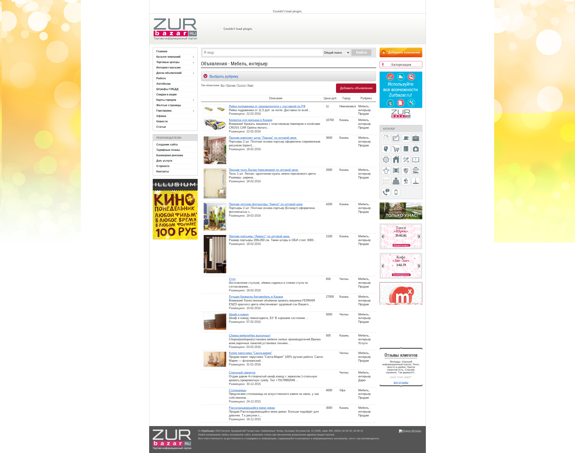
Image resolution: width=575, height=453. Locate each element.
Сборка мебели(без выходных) (249, 335)
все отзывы (401, 382)
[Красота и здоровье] (386, 149)
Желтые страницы (168, 105)
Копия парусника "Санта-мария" (250, 353)
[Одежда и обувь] (386, 171)
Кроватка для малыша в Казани (250, 120)
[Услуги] (386, 192)
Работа (161, 78)
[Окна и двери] (395, 171)
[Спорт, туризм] (405, 181)
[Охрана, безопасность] (405, 171)
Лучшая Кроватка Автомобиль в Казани (256, 296)
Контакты (162, 171)
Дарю (250, 85)
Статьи (161, 126)
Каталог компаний (168, 56)
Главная (161, 51)
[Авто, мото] (386, 138)
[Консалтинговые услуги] (415, 138)
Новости (162, 121)
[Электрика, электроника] (395, 192)
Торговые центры (167, 62)
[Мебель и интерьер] (405, 149)
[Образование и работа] (415, 160)
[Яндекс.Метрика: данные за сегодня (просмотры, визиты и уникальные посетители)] (410, 431)
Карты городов (166, 99)
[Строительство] (415, 182)
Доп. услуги (164, 160)
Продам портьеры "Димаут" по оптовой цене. (259, 236)
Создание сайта (167, 144)
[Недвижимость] (395, 160)
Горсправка (164, 110)
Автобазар (163, 83)
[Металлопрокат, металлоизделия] (386, 160)
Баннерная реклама (169, 155)
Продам (230, 85)
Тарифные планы (168, 150)
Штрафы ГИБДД (167, 89)
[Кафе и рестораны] (405, 138)
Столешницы (237, 390)
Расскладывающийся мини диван (252, 407)
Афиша (161, 116)
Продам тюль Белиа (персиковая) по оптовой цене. (264, 170)
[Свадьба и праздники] (395, 182)
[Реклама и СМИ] (386, 181)
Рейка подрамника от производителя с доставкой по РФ (267, 106)
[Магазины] (395, 149)
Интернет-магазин (168, 67)
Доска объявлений (168, 73)
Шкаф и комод (239, 314)
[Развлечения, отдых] (415, 171)
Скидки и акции (166, 94)
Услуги (241, 85)
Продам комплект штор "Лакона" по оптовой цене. (263, 137)
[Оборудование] (405, 160)
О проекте (163, 166)
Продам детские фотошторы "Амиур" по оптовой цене (266, 204)
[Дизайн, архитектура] (395, 138)
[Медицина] (415, 149)
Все (223, 85)
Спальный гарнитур (242, 372)
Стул (232, 279)
